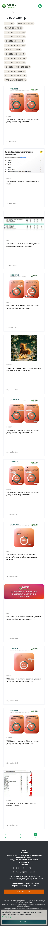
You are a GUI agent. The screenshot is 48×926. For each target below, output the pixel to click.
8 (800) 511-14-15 (23, 868)
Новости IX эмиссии (15, 62)
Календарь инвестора (15, 80)
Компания (23, 853)
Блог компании (25, 24)
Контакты (24, 864)
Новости (9, 24)
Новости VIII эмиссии (15, 58)
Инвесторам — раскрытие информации (24, 855)
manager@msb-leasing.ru (25, 872)
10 (36, 837)
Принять (23, 922)
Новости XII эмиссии (15, 71)
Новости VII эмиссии (15, 54)
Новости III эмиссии (15, 32)
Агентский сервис (24, 857)
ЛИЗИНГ (24, 850)
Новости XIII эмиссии (15, 75)
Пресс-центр (16, 12)
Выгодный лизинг (13, 28)
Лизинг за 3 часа (24, 892)
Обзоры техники (13, 50)
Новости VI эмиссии (15, 45)
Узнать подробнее (9, 917)
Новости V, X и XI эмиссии (17, 67)
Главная (6, 12)
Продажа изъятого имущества (24, 860)
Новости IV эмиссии (15, 37)
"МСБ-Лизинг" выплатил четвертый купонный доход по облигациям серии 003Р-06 (21, 556)
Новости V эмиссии (14, 41)
